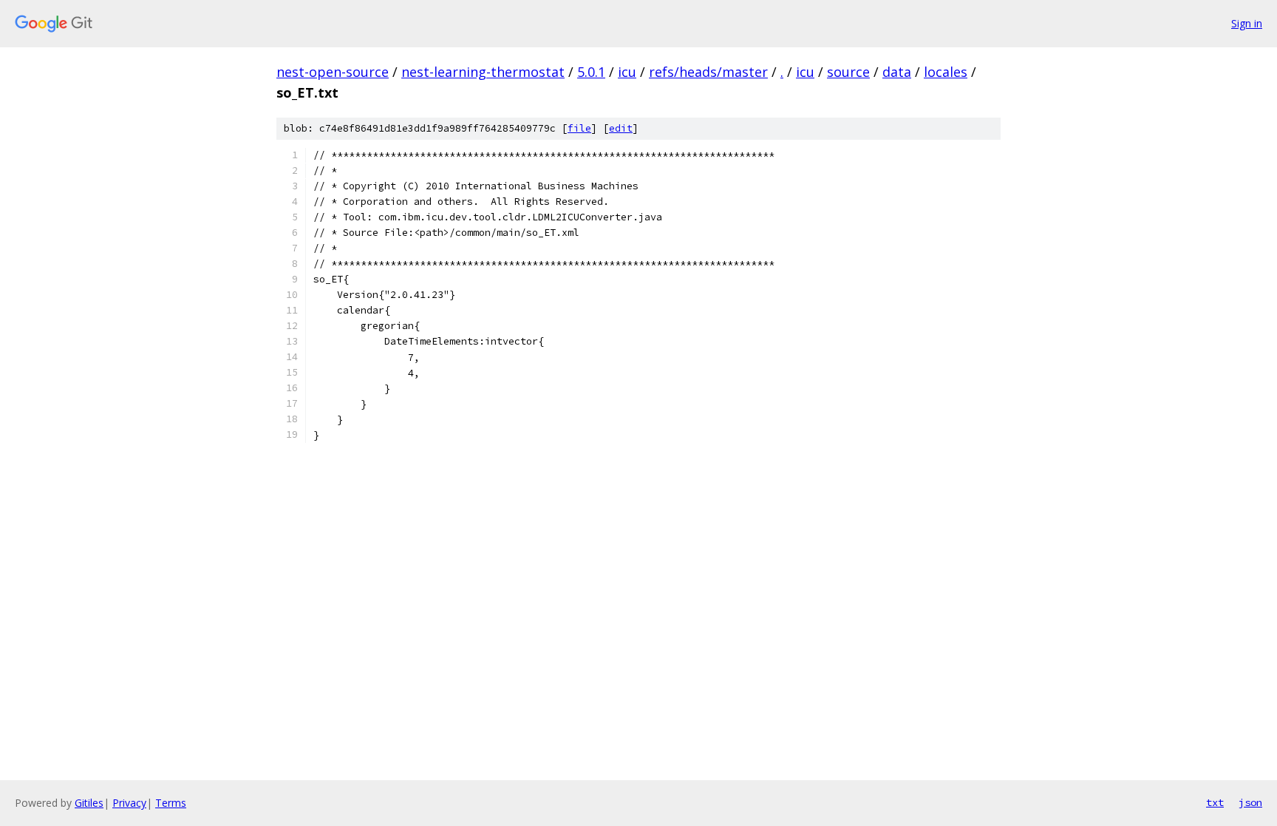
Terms (170, 803)
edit (621, 128)
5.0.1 (591, 72)
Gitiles (89, 803)
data (896, 72)
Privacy (129, 803)
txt (1215, 802)
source (848, 72)
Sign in (1246, 23)
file (579, 128)
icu (627, 72)
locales (945, 72)
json (1250, 802)
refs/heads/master (708, 72)
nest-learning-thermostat (483, 72)
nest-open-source (332, 72)
